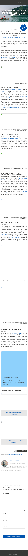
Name (5, 513)
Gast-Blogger (15, 460)
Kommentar (6, 493)
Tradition (22, 37)
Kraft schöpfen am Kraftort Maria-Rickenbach (14, 413)
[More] (25, 451)
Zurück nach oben (13, 554)
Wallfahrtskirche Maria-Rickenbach (10, 138)
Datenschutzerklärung (20, 551)
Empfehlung (11, 454)
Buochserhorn (11, 89)
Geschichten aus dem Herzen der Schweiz (14, 13)
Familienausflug (18, 454)
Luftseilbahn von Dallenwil (8, 57)
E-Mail (5, 520)
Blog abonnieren (23, 27)
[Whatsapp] (23, 451)
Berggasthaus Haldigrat (14, 237)
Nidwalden (15, 37)
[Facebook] (15, 451)
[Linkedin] (20, 451)
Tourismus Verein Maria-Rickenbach (10, 107)
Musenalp (20, 89)
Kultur (5, 37)
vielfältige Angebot (16, 333)
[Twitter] (18, 451)
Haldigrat (3, 91)
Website (5, 527)
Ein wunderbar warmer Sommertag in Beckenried (14, 441)
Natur (9, 37)
